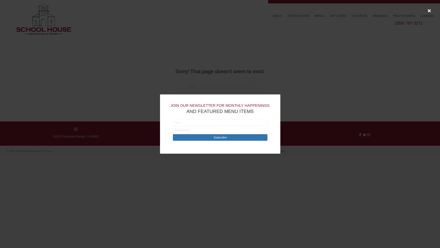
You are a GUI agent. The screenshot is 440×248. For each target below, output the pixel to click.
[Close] (429, 11)
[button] (220, 137)
